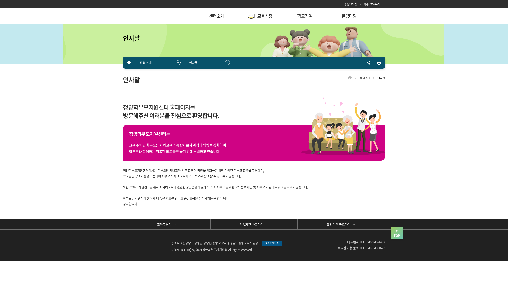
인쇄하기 (379, 62)
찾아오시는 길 (272, 243)
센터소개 (146, 62)
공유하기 (368, 62)
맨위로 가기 (397, 233)
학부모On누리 (372, 4)
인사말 (193, 62)
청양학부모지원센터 (149, 16)
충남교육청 (350, 4)
